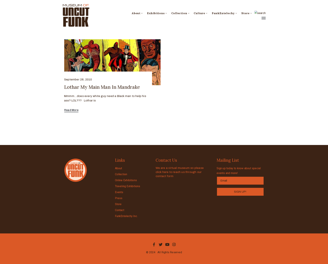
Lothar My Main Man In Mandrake (102, 87)
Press (118, 198)
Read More (71, 110)
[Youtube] (167, 244)
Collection (179, 13)
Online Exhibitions (126, 180)
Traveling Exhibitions (127, 186)
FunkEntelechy (223, 13)
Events (119, 192)
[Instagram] (174, 244)
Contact (119, 210)
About (136, 13)
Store (245, 13)
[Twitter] (161, 244)
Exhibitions (156, 13)
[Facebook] (154, 244)
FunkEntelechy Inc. (126, 216)
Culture (199, 13)
